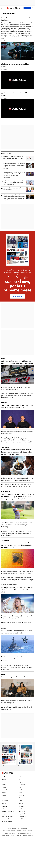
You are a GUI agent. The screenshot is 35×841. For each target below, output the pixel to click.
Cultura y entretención (9, 585)
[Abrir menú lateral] (2, 8)
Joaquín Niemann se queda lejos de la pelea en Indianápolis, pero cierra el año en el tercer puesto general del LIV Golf (17, 497)
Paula (3, 674)
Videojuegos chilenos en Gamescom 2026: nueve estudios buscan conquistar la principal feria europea (17, 579)
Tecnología (5, 540)
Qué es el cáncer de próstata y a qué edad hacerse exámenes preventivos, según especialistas (14, 182)
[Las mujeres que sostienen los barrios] (17, 688)
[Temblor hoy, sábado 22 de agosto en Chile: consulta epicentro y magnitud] (30, 158)
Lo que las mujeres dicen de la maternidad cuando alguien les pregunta (16, 702)
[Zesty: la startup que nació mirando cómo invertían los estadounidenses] (17, 419)
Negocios (4, 403)
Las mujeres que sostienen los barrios (15, 677)
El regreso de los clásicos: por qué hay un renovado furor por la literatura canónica (16, 617)
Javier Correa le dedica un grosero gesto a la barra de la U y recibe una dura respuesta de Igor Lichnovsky (16, 525)
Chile (3, 358)
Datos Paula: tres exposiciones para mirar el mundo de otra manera (17, 708)
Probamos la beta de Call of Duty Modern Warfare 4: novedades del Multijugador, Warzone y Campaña (17, 572)
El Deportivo (5, 492)
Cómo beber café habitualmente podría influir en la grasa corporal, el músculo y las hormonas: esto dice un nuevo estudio (14, 166)
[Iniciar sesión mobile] (33, 8)
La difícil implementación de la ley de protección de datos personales (17, 432)
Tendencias (5, 447)
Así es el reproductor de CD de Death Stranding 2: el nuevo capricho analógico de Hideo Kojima (16, 545)
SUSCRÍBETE (17, 296)
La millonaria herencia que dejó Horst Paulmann (15, 19)
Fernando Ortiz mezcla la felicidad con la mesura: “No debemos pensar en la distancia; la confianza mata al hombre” (16, 533)
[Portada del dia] (17, 265)
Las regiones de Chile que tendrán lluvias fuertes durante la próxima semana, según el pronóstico (16, 485)
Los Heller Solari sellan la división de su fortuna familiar (14, 188)
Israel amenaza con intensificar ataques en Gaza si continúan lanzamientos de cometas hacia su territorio (16, 659)
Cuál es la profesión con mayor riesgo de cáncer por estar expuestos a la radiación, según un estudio (17, 479)
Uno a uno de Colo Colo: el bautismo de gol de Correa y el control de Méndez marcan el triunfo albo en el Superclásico (14, 174)
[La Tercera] (9, 764)
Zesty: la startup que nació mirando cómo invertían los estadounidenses (17, 407)
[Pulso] (25, 764)
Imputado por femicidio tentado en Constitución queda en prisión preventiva (16, 388)
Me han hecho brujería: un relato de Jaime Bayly (16, 622)
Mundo (3, 628)
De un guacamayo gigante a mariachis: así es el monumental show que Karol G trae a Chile (17, 590)
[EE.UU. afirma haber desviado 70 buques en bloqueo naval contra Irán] (17, 644)
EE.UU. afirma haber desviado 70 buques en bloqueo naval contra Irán (16, 632)
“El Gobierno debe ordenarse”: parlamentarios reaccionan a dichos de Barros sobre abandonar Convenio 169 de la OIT (14, 197)
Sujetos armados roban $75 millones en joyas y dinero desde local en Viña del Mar (17, 362)
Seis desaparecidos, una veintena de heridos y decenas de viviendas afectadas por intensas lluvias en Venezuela (16, 667)
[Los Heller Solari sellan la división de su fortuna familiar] (30, 189)
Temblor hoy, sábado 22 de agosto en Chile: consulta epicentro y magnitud (13, 157)
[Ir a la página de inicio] (13, 8)
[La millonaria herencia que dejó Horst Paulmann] (17, 51)
